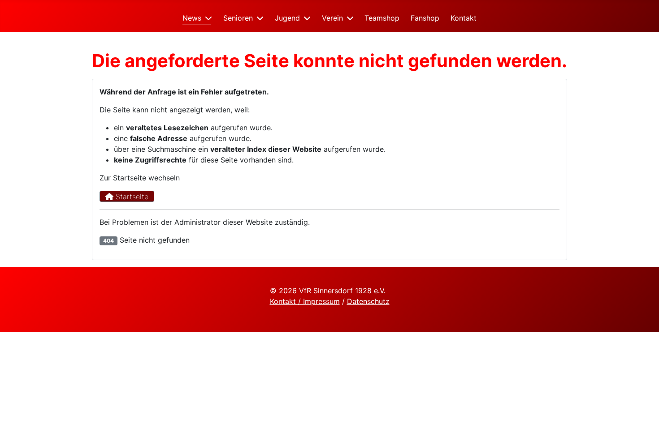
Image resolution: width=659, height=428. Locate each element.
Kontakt (464, 17)
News (191, 17)
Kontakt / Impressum (305, 301)
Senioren (238, 17)
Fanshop (425, 17)
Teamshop (381, 17)
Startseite (130, 196)
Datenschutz (368, 301)
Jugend (287, 17)
